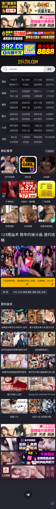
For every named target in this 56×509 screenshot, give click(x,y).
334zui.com (28, 62)
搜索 (49, 69)
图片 (4, 116)
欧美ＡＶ (38, 91)
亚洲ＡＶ (14, 91)
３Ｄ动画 (50, 91)
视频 (4, 93)
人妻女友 (38, 125)
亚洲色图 (26, 114)
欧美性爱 (50, 102)
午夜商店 (26, 137)
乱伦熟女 (38, 107)
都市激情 (14, 125)
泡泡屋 (26, 142)
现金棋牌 (38, 84)
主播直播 (38, 96)
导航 (4, 139)
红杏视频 (14, 142)
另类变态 (50, 107)
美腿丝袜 (14, 119)
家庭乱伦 (26, 125)
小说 (4, 127)
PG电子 (14, 79)
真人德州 (26, 79)
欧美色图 (38, 114)
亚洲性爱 (14, 102)
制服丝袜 (14, 107)
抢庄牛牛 (50, 84)
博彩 (4, 81)
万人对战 (38, 79)
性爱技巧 (50, 130)
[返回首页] (52, 503)
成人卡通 (38, 102)
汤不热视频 (50, 137)
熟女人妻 (14, 96)
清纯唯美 (26, 119)
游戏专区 (50, 79)
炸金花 (26, 84)
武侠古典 (50, 125)
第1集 (5, 292)
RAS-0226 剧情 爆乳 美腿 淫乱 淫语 (29, 292)
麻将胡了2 (14, 84)
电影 (4, 104)
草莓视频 (38, 137)
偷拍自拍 (26, 102)
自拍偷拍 (26, 91)
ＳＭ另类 (50, 96)
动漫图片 (50, 114)
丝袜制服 (26, 96)
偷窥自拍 (14, 114)
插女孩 (14, 137)
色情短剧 (38, 142)
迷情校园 (14, 130)
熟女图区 (38, 119)
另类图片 (50, 119)
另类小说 (26, 130)
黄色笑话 (38, 130)
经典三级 (26, 107)
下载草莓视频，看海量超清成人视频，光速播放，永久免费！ (28, 282)
